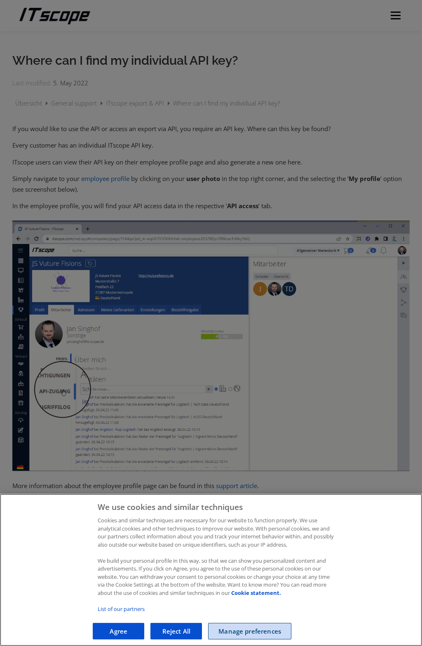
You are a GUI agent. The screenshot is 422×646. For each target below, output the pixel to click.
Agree (118, 631)
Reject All (176, 631)
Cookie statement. (256, 593)
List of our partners (121, 609)
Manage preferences (249, 631)
